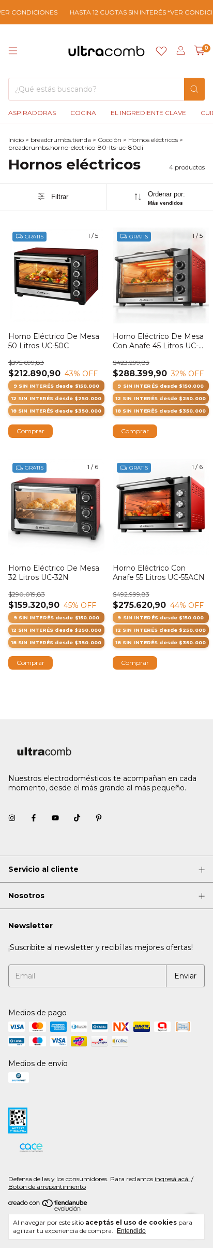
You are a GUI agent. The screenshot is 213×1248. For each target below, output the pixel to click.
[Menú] (13, 50)
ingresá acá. (172, 1179)
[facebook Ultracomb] (33, 817)
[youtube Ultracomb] (55, 817)
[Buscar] (194, 89)
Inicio (16, 140)
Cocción (109, 140)
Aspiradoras (32, 113)
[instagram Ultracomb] (12, 817)
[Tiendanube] (48, 1209)
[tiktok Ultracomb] (77, 817)
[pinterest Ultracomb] (98, 817)
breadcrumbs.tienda (61, 140)
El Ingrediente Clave (148, 113)
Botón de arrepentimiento (47, 1186)
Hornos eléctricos (153, 140)
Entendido (131, 1231)
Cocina (83, 113)
